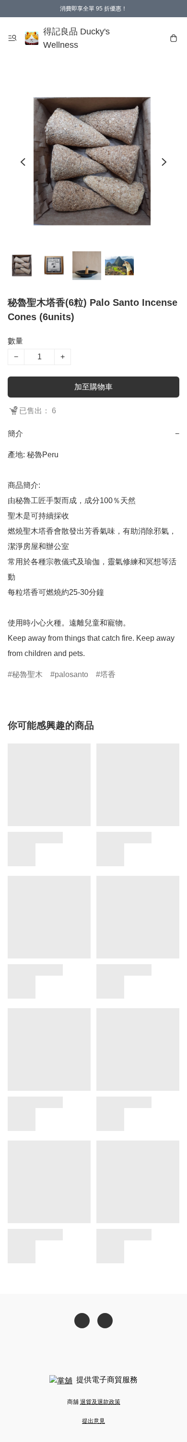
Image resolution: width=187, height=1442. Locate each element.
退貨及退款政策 (100, 1402)
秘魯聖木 (27, 674)
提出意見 (93, 1421)
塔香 (108, 674)
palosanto (71, 674)
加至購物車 (93, 387)
